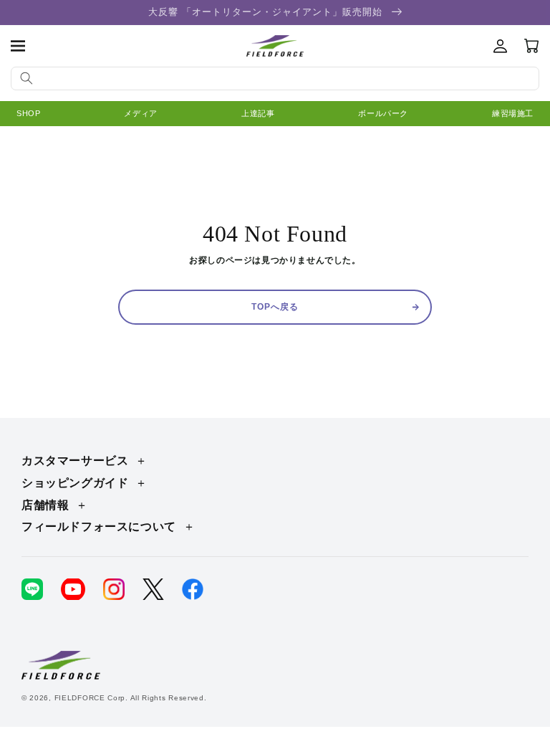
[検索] (26, 78)
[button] (18, 46)
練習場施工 (513, 113)
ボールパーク (383, 113)
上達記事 (257, 113)
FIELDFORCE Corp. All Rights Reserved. (130, 698)
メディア (140, 113)
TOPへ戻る (275, 307)
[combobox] (275, 78)
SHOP (28, 113)
